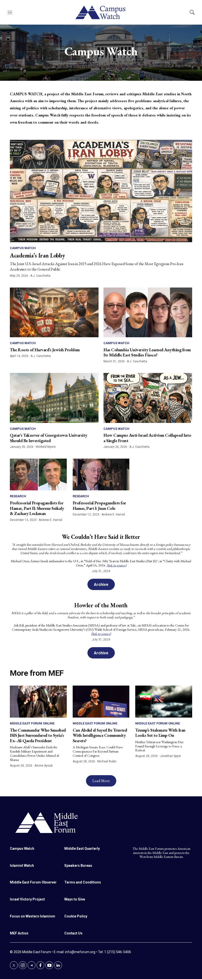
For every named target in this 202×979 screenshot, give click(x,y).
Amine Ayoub (43, 765)
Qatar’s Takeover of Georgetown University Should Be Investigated (48, 437)
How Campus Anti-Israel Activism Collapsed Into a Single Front (147, 437)
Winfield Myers (46, 447)
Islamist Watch (22, 865)
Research (18, 496)
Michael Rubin (107, 761)
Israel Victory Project (27, 899)
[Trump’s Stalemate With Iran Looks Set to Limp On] (163, 702)
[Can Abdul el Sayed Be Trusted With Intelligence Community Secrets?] (101, 702)
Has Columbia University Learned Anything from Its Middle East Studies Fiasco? (147, 352)
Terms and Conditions (82, 882)
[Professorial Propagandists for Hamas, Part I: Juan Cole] (101, 475)
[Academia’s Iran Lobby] (101, 191)
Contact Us (73, 933)
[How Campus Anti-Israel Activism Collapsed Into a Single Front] (147, 398)
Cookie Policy (75, 916)
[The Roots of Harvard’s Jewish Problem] (54, 312)
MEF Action (19, 933)
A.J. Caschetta (40, 275)
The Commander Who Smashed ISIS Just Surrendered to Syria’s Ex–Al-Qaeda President (38, 735)
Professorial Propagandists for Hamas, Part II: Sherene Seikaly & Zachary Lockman (37, 508)
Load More (101, 780)
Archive (101, 584)
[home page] (101, 822)
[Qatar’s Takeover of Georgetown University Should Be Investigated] (54, 398)
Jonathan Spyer (170, 756)
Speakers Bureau (78, 865)
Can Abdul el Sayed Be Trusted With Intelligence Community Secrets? (100, 735)
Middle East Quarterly (82, 849)
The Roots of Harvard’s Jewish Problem (45, 350)
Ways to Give (74, 899)
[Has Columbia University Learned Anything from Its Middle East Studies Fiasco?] (147, 312)
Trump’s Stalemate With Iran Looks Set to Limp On (160, 732)
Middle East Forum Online (32, 723)
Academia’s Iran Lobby (37, 255)
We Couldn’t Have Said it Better (101, 537)
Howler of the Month (101, 605)
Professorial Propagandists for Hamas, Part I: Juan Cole (99, 505)
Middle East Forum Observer (33, 882)
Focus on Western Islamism (32, 916)
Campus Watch (23, 248)
